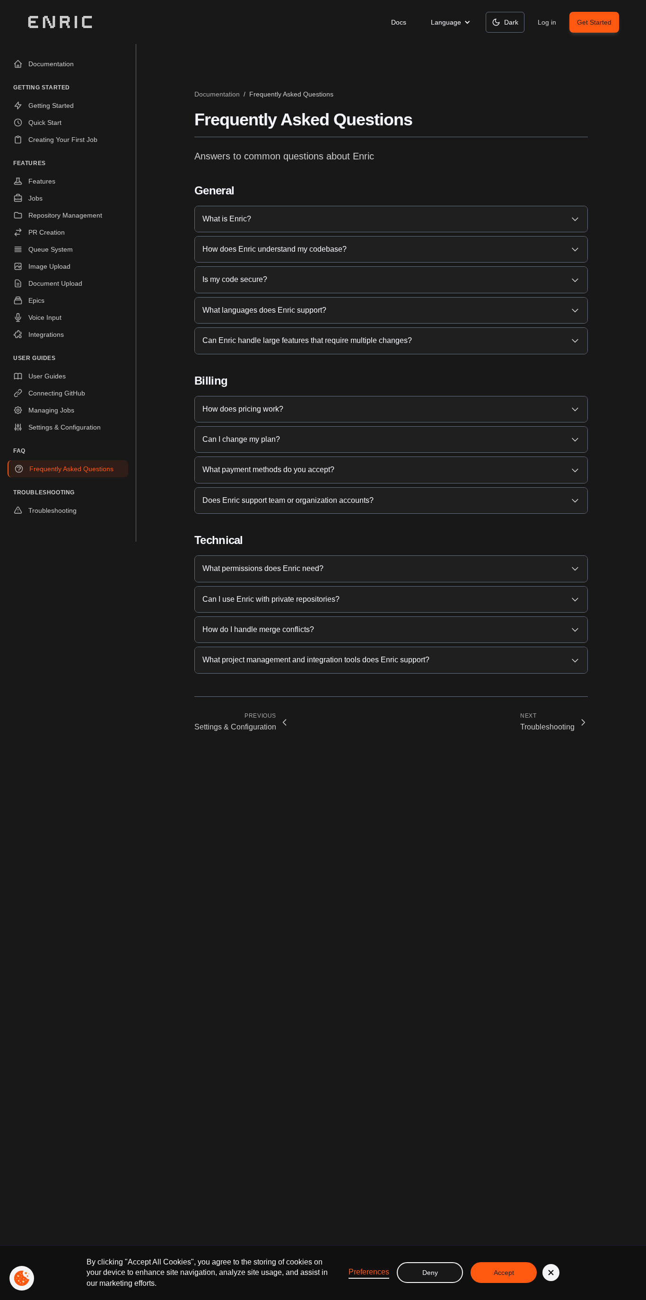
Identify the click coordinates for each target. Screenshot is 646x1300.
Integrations (46, 334)
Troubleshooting (52, 510)
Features (41, 181)
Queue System (50, 249)
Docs (398, 22)
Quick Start (44, 122)
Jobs (35, 198)
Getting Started (51, 105)
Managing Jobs (51, 410)
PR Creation (46, 232)
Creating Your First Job (62, 139)
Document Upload (55, 283)
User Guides (47, 376)
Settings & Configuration (64, 427)
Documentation (51, 64)
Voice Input (44, 317)
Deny (430, 1272)
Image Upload (49, 266)
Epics (36, 300)
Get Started (594, 22)
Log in (547, 22)
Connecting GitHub (56, 393)
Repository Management (65, 215)
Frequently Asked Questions (71, 469)
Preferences (369, 1272)
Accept (504, 1272)
